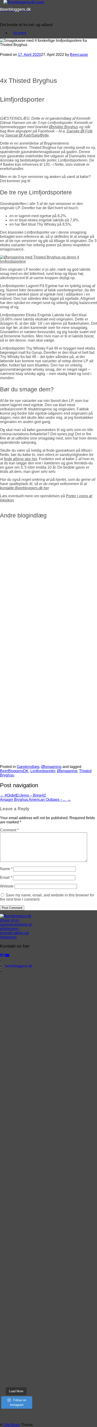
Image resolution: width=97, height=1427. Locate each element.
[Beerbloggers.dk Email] (7, 955)
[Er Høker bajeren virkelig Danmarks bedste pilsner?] (16, 1150)
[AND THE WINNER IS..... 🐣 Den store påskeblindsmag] (16, 1211)
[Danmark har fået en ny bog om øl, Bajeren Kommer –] (16, 1170)
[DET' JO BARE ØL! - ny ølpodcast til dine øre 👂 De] (16, 1354)
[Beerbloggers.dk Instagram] (3, 955)
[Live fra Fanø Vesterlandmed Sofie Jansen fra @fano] (16, 1048)
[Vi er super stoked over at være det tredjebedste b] (16, 1232)
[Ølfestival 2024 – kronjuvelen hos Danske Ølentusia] (16, 1129)
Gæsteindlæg (28, 767)
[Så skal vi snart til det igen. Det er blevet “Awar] (16, 1027)
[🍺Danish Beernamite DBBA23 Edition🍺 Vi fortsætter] (16, 1374)
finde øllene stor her (20, 459)
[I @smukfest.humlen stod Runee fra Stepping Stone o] (16, 1089)
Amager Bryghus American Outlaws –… (35, 800)
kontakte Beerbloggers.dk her (24, 488)
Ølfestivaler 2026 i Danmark (36, 559)
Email (6, 877)
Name (6, 869)
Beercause (79, 55)
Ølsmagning (51, 767)
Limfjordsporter (42, 771)
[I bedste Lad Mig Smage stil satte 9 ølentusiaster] (16, 1293)
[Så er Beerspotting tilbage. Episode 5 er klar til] (16, 1068)
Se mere (19, 33)
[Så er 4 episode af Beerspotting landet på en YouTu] (16, 1191)
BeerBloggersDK (14, 771)
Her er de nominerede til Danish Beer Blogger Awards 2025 (42, 581)
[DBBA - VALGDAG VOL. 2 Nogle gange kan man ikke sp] (16, 1007)
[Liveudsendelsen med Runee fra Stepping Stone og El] (16, 1313)
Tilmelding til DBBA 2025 (33, 603)
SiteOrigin (11, 1425)
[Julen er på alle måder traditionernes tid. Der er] (16, 987)
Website (7, 886)
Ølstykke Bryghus (63, 127)
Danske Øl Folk (80, 131)
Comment (9, 830)
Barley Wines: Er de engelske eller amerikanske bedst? (45, 625)
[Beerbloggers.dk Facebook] (1, 955)
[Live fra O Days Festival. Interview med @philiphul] (16, 1109)
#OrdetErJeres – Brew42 (23, 795)
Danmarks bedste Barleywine (38, 647)
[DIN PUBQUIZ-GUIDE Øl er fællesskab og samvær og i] (16, 1272)
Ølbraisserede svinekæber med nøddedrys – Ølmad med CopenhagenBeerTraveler (41, 723)
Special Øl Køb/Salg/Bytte (27, 135)
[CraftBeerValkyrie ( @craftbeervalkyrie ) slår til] (16, 1333)
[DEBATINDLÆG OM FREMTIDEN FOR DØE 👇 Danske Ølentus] (16, 1252)
